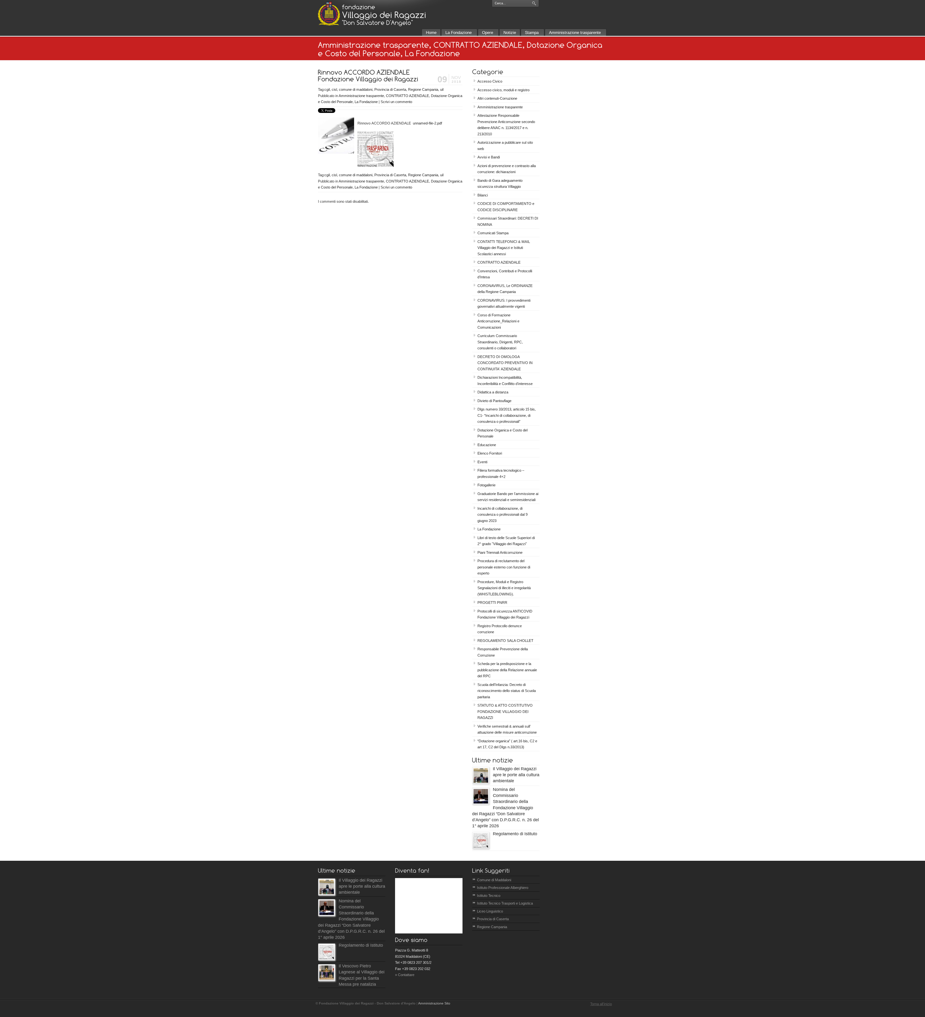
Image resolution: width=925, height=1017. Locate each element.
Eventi (482, 462)
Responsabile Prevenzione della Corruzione (502, 652)
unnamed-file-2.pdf (427, 123)
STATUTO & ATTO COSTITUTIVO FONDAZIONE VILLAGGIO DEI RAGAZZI (505, 711)
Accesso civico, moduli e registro (503, 90)
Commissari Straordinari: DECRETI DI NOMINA (507, 221)
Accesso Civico (489, 81)
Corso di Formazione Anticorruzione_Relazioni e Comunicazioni (498, 321)
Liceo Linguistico (490, 911)
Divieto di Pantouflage (494, 401)
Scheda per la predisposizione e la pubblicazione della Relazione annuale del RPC (507, 670)
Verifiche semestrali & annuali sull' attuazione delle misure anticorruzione (507, 729)
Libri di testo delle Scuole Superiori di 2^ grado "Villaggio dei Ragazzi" (506, 541)
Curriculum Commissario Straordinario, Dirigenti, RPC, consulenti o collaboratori (500, 342)
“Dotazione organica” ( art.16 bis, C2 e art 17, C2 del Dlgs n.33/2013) (507, 744)
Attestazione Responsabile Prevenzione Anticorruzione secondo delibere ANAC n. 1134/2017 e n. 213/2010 (506, 124)
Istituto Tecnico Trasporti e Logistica (505, 903)
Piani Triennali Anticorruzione (499, 552)
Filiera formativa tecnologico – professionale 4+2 (500, 473)
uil (441, 89)
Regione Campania (423, 89)
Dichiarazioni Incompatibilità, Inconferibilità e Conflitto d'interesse (505, 380)
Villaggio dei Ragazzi (329, 13)
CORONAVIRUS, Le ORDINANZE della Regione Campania (505, 289)
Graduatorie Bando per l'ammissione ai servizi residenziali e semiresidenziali (507, 497)
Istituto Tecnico (488, 895)
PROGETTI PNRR (492, 602)
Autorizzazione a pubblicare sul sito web (505, 145)
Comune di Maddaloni (494, 880)
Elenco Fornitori (489, 453)
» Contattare (404, 975)
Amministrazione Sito (434, 1003)
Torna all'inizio (601, 1004)
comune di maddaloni (355, 89)
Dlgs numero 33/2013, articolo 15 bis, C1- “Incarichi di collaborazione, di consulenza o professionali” (506, 415)
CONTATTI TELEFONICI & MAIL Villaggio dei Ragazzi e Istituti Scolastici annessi (503, 248)
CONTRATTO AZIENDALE (407, 96)
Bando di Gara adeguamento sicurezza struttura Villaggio (499, 183)
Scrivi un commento (396, 102)
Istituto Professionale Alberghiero (502, 888)
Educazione (486, 445)
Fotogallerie (486, 485)
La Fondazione (366, 102)
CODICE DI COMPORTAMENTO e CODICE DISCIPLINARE (505, 207)
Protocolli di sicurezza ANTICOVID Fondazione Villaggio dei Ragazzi (504, 614)
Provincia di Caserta (390, 89)
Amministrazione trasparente (361, 96)
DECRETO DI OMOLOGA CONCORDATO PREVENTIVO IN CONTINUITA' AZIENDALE (505, 363)
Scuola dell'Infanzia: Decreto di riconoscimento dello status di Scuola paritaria (506, 691)
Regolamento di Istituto (515, 833)
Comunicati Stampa (493, 233)
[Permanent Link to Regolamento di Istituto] (480, 848)
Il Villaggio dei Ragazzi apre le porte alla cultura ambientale (516, 774)
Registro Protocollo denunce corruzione (499, 629)
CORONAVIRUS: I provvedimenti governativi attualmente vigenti (503, 303)
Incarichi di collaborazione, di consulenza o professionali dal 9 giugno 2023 (502, 514)
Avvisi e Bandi (488, 157)
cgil (327, 89)
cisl (334, 89)
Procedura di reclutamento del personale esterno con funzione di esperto (503, 567)
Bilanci (482, 195)
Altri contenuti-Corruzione (497, 98)
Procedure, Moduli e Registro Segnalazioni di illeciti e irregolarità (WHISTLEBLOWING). (504, 588)
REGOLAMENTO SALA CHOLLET (505, 641)
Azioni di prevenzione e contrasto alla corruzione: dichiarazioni (506, 169)
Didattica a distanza (492, 392)
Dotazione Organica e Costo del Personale (502, 433)
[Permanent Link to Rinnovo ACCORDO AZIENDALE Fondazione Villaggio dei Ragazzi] (368, 75)
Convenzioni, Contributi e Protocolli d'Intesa (504, 274)
